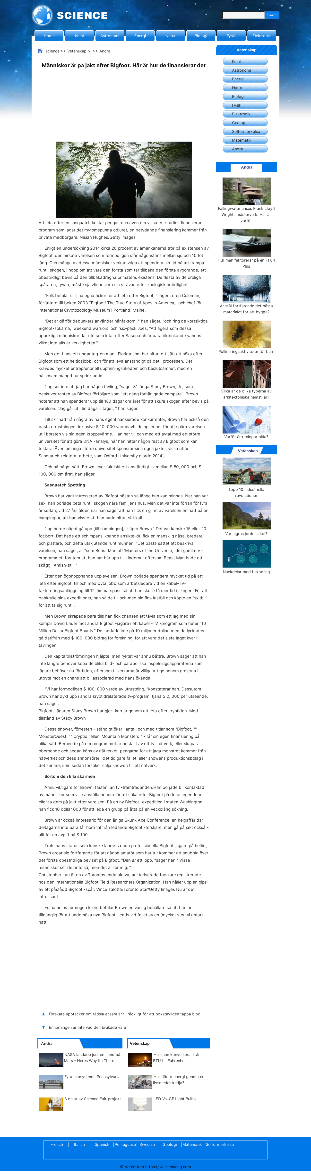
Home (49, 35)
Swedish (147, 1144)
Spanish (102, 1144)
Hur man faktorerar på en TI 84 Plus (246, 263)
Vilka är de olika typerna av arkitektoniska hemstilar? (246, 394)
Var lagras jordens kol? (246, 533)
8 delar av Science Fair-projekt (92, 1098)
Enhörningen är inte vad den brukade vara (87, 1027)
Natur (170, 35)
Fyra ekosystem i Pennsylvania (92, 1076)
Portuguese (124, 1144)
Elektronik (261, 35)
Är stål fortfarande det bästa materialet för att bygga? (246, 308)
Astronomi (109, 35)
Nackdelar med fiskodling (246, 571)
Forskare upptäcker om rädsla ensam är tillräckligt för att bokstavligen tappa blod (124, 1014)
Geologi (239, 122)
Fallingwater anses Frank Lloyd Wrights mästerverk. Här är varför (246, 214)
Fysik (231, 35)
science (53, 51)
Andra (104, 51)
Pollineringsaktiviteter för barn (246, 351)
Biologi (201, 35)
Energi (140, 35)
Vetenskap (76, 51)
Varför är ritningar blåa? (246, 436)
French (57, 1144)
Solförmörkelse (246, 131)
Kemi (79, 35)
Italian (79, 1144)
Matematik (241, 140)
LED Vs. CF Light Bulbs (175, 1098)
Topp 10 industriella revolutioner (246, 492)
